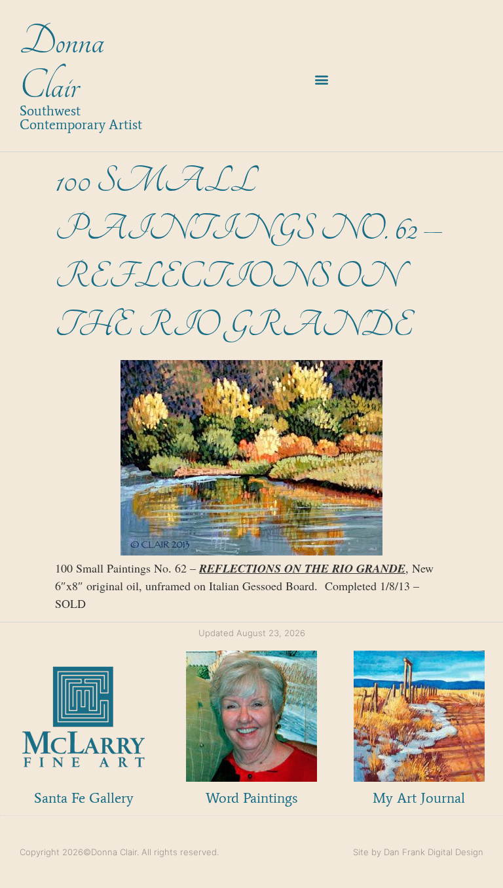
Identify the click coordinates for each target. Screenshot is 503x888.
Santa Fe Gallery (84, 798)
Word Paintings (251, 798)
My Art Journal (419, 798)
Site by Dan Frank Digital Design (418, 852)
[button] (322, 80)
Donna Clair (62, 64)
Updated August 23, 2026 (251, 633)
